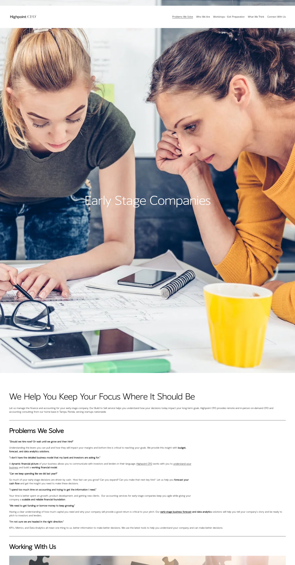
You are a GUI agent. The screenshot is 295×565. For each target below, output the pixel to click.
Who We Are (203, 16)
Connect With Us (276, 16)
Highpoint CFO (144, 463)
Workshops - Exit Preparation (229, 16)
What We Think (256, 16)
